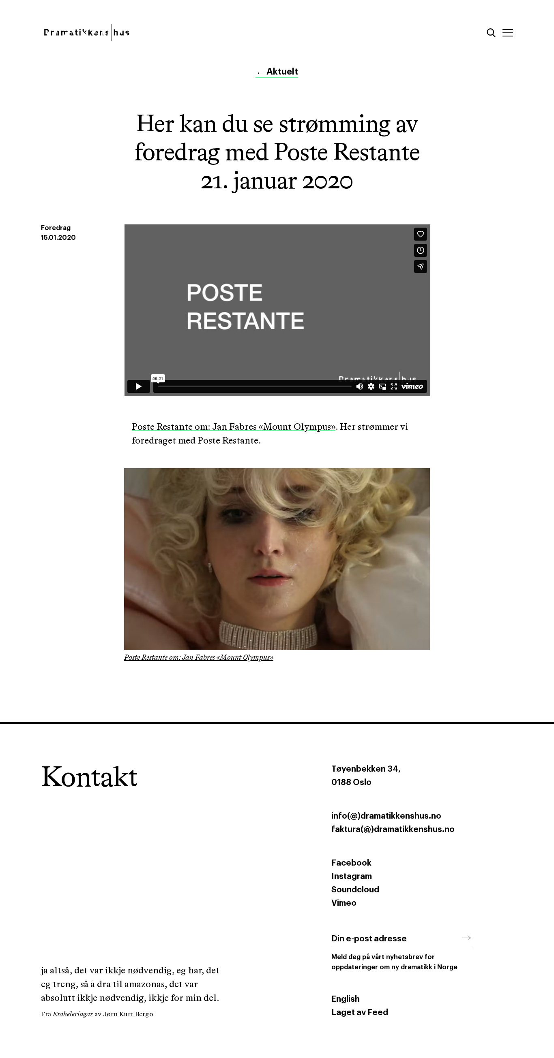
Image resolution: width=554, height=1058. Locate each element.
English (345, 999)
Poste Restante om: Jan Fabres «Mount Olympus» (233, 427)
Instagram (351, 876)
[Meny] (507, 32)
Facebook (351, 863)
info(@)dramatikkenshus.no (386, 816)
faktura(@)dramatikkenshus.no (393, 829)
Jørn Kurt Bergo (128, 1014)
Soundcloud (355, 890)
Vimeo (343, 903)
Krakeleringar (73, 1014)
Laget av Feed (359, 1013)
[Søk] (491, 32)
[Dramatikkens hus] (152, 32)
